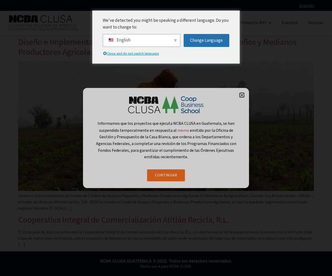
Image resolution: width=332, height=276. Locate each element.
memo (183, 130)
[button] (242, 95)
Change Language (206, 40)
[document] (166, 138)
